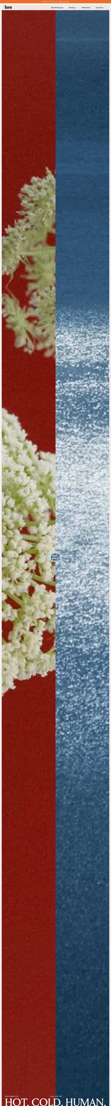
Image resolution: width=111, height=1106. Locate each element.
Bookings (72, 8)
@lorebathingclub (57, 8)
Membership (86, 8)
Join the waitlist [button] (64, 1)
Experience (99, 8)
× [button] (109, 1)
